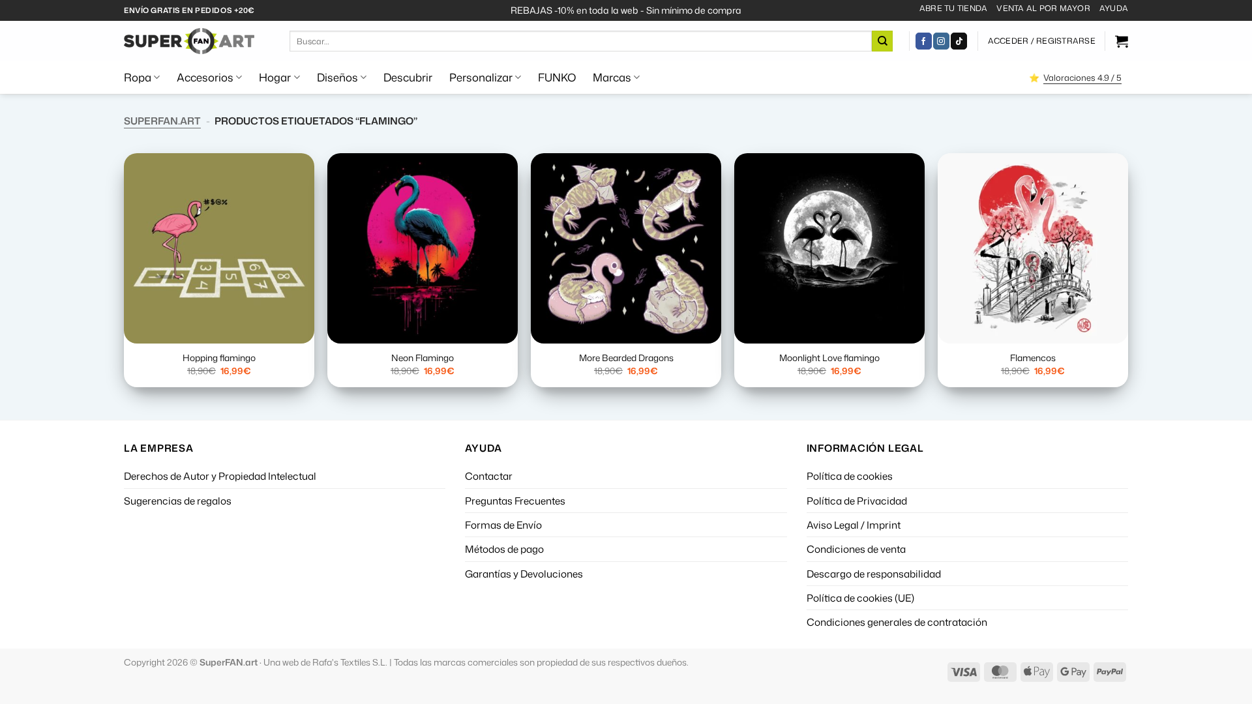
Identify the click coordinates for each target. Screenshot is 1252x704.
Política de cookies (850, 476)
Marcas (612, 77)
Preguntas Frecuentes (515, 500)
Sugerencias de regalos (177, 500)
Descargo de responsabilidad (874, 573)
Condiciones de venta (856, 549)
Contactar (489, 476)
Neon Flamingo (422, 358)
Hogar (275, 77)
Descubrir (407, 77)
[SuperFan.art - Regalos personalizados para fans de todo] (189, 41)
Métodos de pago (504, 549)
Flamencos (1033, 358)
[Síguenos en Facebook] (924, 41)
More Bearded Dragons (626, 358)
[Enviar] (882, 41)
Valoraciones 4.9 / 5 (1082, 77)
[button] (1042, 41)
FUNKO (557, 77)
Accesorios (205, 77)
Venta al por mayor (1043, 8)
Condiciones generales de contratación (897, 622)
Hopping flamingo (219, 358)
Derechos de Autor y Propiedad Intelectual (220, 476)
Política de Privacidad (857, 500)
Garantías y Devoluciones (524, 573)
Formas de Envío (503, 525)
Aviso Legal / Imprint (854, 525)
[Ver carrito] (1121, 41)
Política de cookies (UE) (860, 598)
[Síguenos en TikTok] (959, 41)
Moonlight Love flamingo (829, 358)
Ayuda (1113, 8)
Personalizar (481, 77)
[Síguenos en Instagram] (941, 41)
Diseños (337, 77)
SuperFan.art (162, 120)
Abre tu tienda (953, 8)
